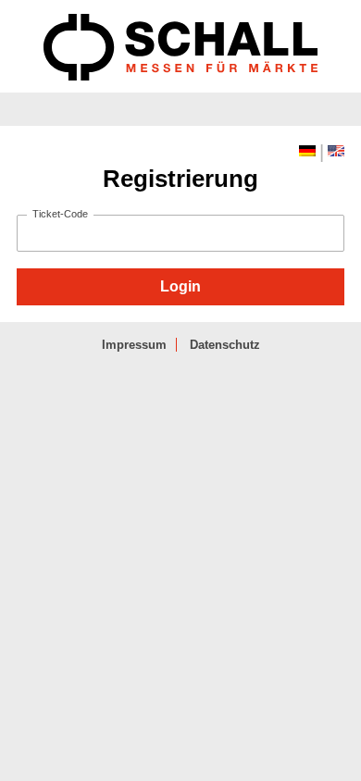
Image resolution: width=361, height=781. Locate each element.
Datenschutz (225, 345)
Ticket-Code (60, 214)
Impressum (134, 345)
